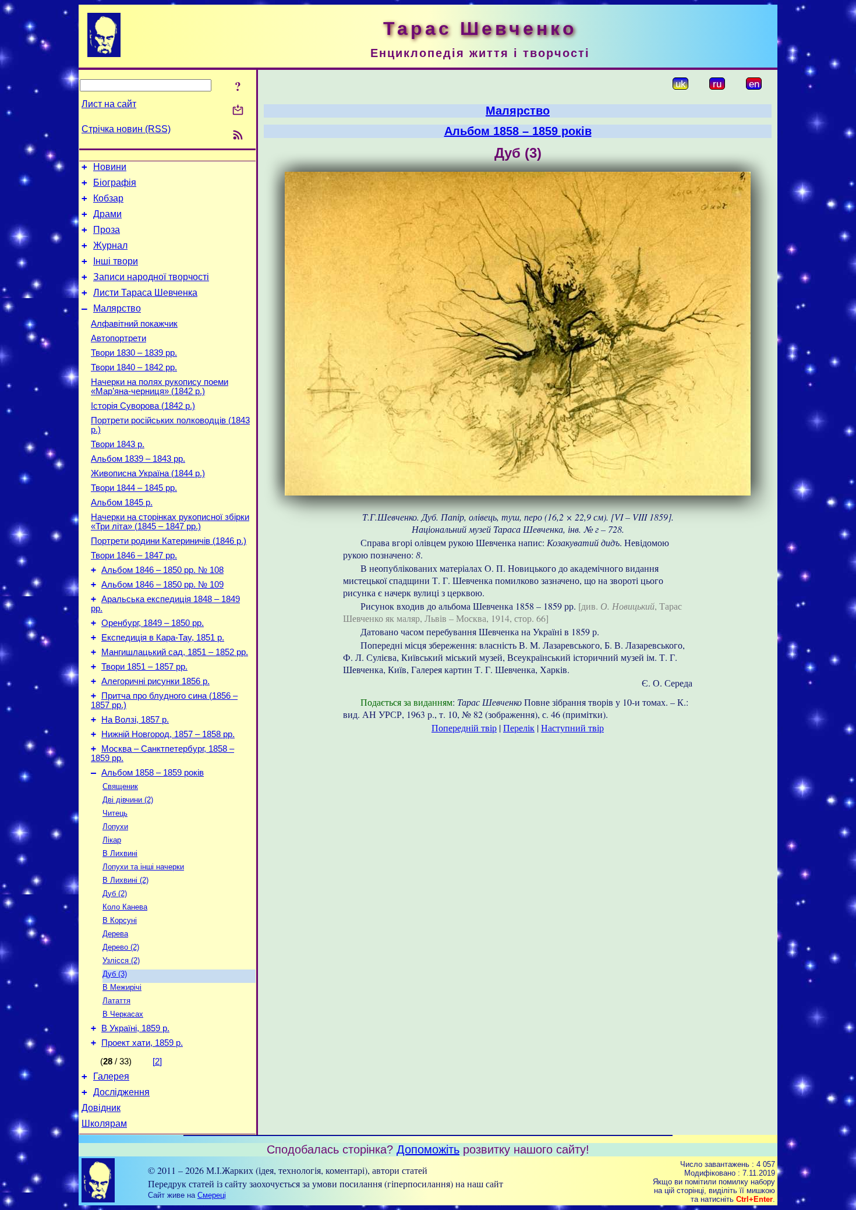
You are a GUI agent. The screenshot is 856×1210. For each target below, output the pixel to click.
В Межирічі (122, 987)
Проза (106, 230)
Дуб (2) (114, 893)
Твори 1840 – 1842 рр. (134, 367)
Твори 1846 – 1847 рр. (134, 555)
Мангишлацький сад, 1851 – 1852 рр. (174, 652)
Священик (120, 786)
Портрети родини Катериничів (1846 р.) (168, 541)
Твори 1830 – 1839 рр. (134, 353)
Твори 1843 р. (117, 444)
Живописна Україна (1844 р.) (148, 473)
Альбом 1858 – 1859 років (152, 772)
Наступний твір (572, 727)
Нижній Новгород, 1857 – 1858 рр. (168, 734)
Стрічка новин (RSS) (126, 129)
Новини (109, 167)
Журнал (110, 245)
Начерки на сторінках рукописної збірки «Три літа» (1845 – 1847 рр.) (170, 521)
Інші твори (115, 261)
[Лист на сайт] (238, 111)
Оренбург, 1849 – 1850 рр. (152, 623)
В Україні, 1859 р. (135, 1028)
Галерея (111, 1076)
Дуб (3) (114, 974)
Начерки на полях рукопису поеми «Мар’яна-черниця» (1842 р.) (159, 386)
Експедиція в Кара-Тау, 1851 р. (162, 637)
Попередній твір (464, 727)
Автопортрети (118, 338)
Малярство (117, 308)
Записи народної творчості (151, 277)
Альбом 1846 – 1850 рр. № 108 (162, 570)
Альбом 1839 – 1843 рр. (138, 459)
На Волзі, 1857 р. (135, 719)
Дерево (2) (120, 947)
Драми (107, 214)
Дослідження (121, 1092)
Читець (115, 813)
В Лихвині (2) (125, 880)
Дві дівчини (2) (127, 799)
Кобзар (108, 198)
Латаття (116, 1000)
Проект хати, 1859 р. (142, 1043)
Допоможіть (428, 1149)
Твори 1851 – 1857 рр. (144, 666)
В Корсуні (119, 920)
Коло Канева (124, 907)
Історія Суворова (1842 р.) (143, 406)
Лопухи (115, 826)
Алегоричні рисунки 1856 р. (155, 681)
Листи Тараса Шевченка (145, 293)
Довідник (101, 1108)
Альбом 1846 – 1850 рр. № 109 (162, 584)
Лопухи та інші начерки (143, 866)
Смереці (211, 1195)
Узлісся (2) (121, 960)
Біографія (114, 182)
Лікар (111, 840)
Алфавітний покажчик (134, 323)
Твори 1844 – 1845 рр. (134, 488)
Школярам (104, 1123)
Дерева (115, 933)
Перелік (519, 727)
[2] (157, 1061)
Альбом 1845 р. (122, 502)
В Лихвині (119, 853)
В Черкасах (122, 1014)
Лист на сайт (109, 104)
